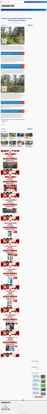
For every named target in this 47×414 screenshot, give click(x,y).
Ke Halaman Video (38, 363)
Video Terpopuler (35, 361)
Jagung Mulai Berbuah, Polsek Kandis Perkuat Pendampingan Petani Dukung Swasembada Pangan (36, 384)
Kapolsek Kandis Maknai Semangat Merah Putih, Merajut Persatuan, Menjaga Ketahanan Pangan (36, 389)
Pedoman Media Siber (5, 406)
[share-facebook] (29, 25)
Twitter (8, 410)
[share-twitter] (30, 25)
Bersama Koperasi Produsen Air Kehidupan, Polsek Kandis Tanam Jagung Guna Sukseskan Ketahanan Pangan (11, 66)
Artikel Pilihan (34, 367)
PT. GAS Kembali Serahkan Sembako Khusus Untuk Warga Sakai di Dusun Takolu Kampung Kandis (36, 376)
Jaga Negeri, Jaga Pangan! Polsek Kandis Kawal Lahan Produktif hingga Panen (36, 380)
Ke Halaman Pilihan (38, 369)
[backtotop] (23, 400)
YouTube (9, 410)
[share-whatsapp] (32, 25)
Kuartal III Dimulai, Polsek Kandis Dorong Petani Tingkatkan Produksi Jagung (36, 393)
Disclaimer (5, 405)
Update (26, 137)
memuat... (3, 121)
